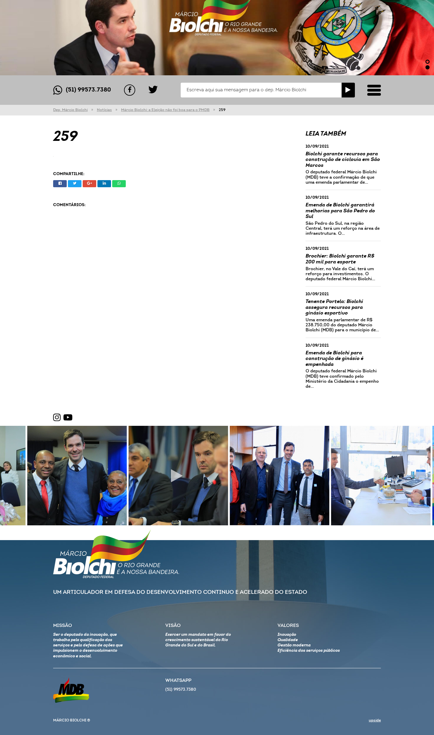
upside (375, 720)
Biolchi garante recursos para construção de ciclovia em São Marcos (343, 159)
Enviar (348, 90)
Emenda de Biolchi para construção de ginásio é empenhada (334, 359)
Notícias (104, 110)
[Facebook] (129, 90)
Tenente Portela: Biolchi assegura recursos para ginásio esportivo (334, 307)
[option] (217, 37)
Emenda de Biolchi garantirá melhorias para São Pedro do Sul (340, 211)
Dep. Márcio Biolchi (70, 110)
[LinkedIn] (104, 183)
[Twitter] (153, 90)
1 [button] (427, 62)
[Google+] (89, 183)
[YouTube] (67, 418)
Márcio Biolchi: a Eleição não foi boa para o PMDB (165, 110)
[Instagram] (57, 418)
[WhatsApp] (119, 183)
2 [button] (427, 67)
